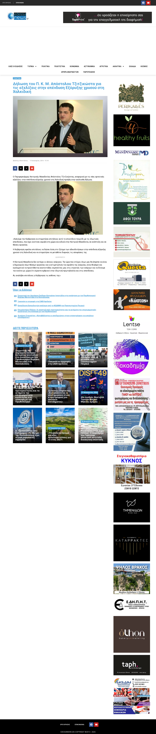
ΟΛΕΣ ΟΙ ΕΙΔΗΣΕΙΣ (15, 66)
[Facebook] (143, 3)
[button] (15, 168)
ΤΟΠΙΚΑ (30, 66)
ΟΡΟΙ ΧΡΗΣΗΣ (6, 2)
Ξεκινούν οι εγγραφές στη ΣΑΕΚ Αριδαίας (35, 301)
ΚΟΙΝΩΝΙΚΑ (74, 66)
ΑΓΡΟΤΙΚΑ (104, 66)
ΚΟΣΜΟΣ (144, 66)
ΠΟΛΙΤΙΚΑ (45, 66)
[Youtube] (148, 3)
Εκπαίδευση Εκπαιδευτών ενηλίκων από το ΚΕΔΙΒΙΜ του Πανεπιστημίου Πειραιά (51, 306)
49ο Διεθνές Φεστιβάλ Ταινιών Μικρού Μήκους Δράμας (92, 399)
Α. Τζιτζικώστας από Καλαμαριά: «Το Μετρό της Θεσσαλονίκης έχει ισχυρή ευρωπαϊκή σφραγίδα (27, 435)
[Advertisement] (78, 45)
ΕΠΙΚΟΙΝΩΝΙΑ (20, 2)
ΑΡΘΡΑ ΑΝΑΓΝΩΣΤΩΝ (69, 72)
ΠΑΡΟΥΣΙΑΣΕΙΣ (89, 72)
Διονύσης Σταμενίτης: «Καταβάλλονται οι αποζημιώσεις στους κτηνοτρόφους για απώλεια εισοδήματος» (55, 316)
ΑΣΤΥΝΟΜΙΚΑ (89, 66)
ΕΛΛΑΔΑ (132, 66)
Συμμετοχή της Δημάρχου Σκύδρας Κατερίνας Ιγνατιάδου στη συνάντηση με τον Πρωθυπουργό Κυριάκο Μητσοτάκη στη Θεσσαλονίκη (57, 296)
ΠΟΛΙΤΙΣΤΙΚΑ (59, 66)
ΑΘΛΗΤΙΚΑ (117, 66)
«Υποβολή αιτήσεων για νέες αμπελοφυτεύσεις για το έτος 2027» (59, 436)
